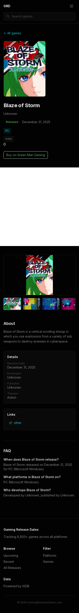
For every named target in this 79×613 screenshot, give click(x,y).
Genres (48, 561)
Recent (9, 561)
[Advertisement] (39, 206)
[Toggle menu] (71, 6)
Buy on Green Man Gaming (25, 155)
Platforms (49, 555)
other (18, 423)
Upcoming (11, 555)
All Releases (12, 568)
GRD (7, 6)
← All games (12, 33)
